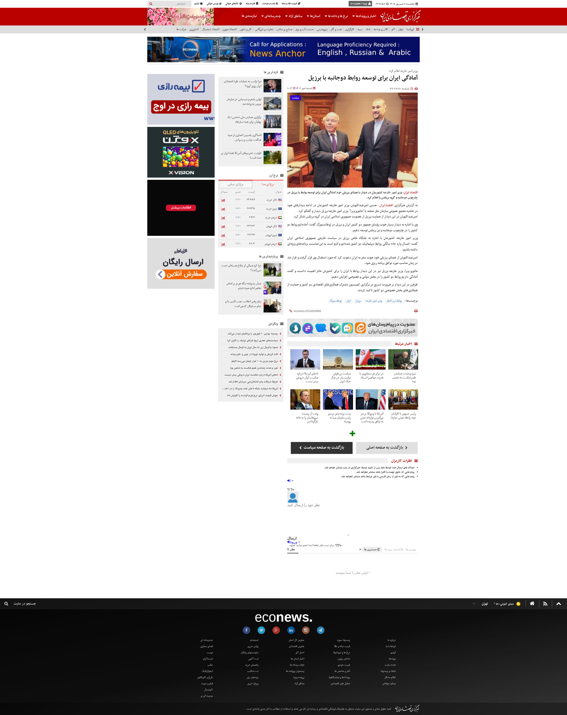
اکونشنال (208, 690)
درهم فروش (270, 243)
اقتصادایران (386, 205)
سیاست (295, 98)
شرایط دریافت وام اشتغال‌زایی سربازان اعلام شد (254, 382)
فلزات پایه (251, 4)
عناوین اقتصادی (296, 646)
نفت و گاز (336, 29)
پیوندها (392, 659)
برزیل (358, 300)
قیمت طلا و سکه (289, 4)
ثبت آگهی (253, 659)
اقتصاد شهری (229, 29)
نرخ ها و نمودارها (341, 652)
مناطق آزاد (295, 16)
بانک (368, 29)
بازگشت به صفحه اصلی (385, 447)
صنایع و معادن (284, 29)
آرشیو (197, 4)
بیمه (359, 29)
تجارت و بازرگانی (264, 29)
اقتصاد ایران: (410, 192)
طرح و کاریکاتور (205, 677)
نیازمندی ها (249, 16)
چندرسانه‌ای (272, 16)
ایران (348, 300)
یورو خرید (271, 208)
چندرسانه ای (206, 640)
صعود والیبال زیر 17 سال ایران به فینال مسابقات (254, 347)
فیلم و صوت (207, 683)
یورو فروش (271, 235)
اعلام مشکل (390, 677)
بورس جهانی (213, 4)
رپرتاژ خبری (252, 683)
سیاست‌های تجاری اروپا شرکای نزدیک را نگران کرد (253, 340)
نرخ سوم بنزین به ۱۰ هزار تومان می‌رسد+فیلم (255, 361)
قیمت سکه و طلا (342, 646)
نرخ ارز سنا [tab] (268, 184)
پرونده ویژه (298, 677)
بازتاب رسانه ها (297, 665)
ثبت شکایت (252, 671)
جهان (401, 29)
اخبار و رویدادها (365, 16)
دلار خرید (271, 199)
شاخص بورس (344, 659)
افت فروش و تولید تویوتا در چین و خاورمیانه (255, 354)
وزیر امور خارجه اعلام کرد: (403, 71)
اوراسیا (410, 29)
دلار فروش (271, 226)
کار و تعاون (246, 29)
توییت (210, 652)
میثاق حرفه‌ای (389, 683)
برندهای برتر (252, 677)
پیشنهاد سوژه (343, 640)
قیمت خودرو (344, 665)
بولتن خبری (252, 646)
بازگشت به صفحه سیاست (323, 447)
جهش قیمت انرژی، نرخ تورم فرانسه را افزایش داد (253, 395)
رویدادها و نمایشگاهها (339, 677)
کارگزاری (349, 29)
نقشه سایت (390, 665)
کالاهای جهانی (232, 4)
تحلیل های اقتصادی (340, 683)
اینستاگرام (208, 659)
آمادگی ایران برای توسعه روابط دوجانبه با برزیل (363, 78)
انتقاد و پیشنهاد (388, 671)
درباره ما (392, 640)
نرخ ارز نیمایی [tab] (235, 184)
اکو (393, 29)
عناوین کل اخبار (296, 640)
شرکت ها (181, 29)
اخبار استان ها (297, 659)
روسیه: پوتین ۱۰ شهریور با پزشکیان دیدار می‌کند (253, 333)
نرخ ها (338, 16)
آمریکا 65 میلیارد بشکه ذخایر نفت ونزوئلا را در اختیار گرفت (250, 388)
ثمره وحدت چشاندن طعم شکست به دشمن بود (254, 368)
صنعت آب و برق (304, 29)
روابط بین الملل (394, 300)
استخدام (254, 640)
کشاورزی (194, 29)
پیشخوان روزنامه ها (295, 671)
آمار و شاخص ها (342, 671)
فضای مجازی (206, 646)
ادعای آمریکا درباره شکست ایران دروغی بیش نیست (252, 375)
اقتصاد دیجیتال (210, 29)
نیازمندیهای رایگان (249, 652)
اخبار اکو (300, 652)
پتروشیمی (322, 29)
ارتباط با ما (391, 646)
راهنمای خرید (251, 665)
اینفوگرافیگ (207, 671)
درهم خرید (271, 217)
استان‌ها (314, 16)
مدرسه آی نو (207, 696)
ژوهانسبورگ (335, 300)
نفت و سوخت (269, 4)
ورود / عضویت (360, 4)
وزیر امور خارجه (374, 300)
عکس (210, 665)
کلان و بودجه (381, 29)
